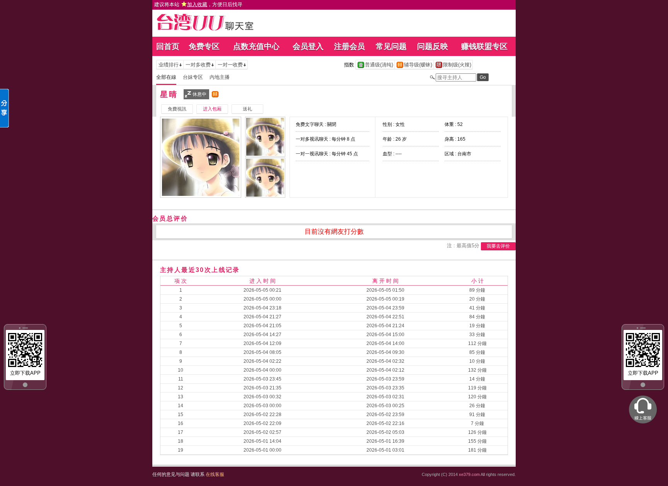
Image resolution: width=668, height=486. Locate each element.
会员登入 (308, 46)
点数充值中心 (256, 46)
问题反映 (432, 46)
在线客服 (215, 474)
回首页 (167, 46)
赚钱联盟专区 (484, 46)
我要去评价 (498, 246)
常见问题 (391, 46)
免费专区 (204, 46)
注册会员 (349, 46)
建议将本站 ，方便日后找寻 (198, 4)
